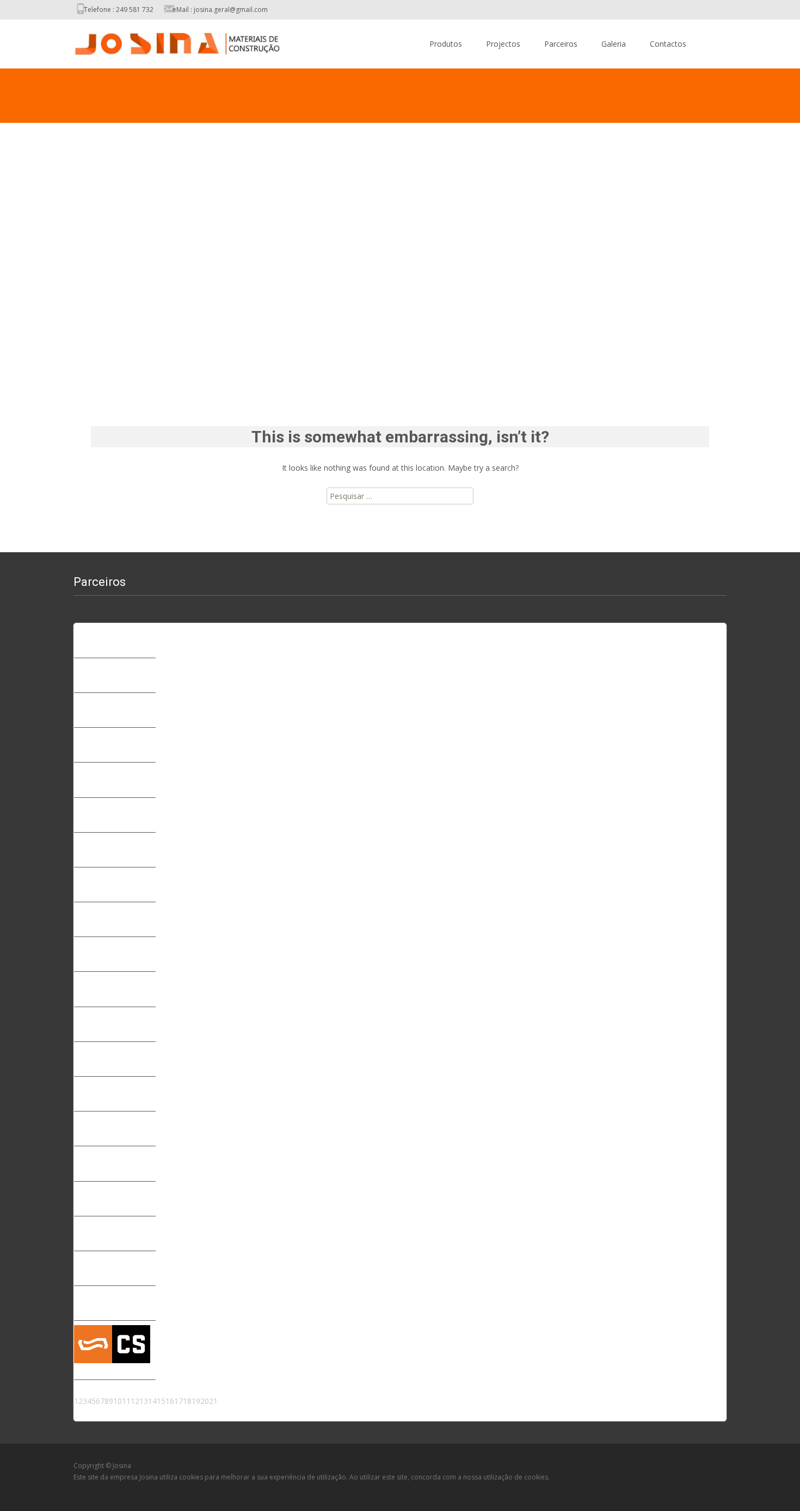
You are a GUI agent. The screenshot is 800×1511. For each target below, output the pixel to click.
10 (117, 1401)
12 (135, 1401)
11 (126, 1401)
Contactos (668, 44)
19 (196, 1401)
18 (187, 1401)
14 (152, 1401)
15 (161, 1401)
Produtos (445, 44)
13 (143, 1401)
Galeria (613, 44)
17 (178, 1401)
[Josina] (168, 41)
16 (169, 1401)
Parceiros (560, 44)
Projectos (503, 44)
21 (213, 1401)
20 (204, 1401)
